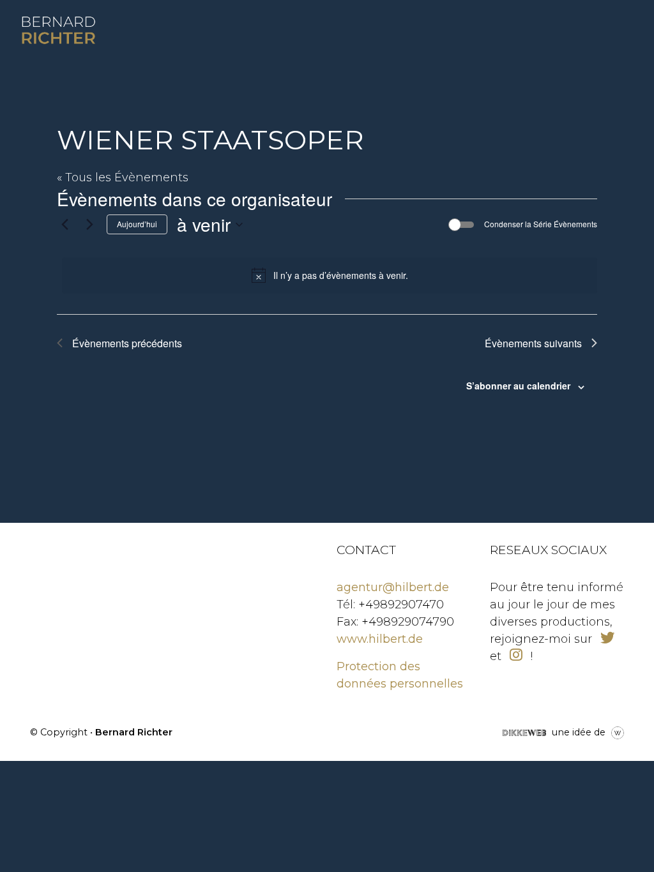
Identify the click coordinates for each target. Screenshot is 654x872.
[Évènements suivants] (89, 224)
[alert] (329, 275)
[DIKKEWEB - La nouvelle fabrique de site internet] (524, 732)
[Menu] (588, 30)
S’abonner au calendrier (518, 385)
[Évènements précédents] (64, 224)
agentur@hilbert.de (393, 587)
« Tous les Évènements (122, 177)
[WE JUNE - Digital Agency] (617, 732)
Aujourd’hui (137, 223)
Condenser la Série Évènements (540, 224)
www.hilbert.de (380, 639)
